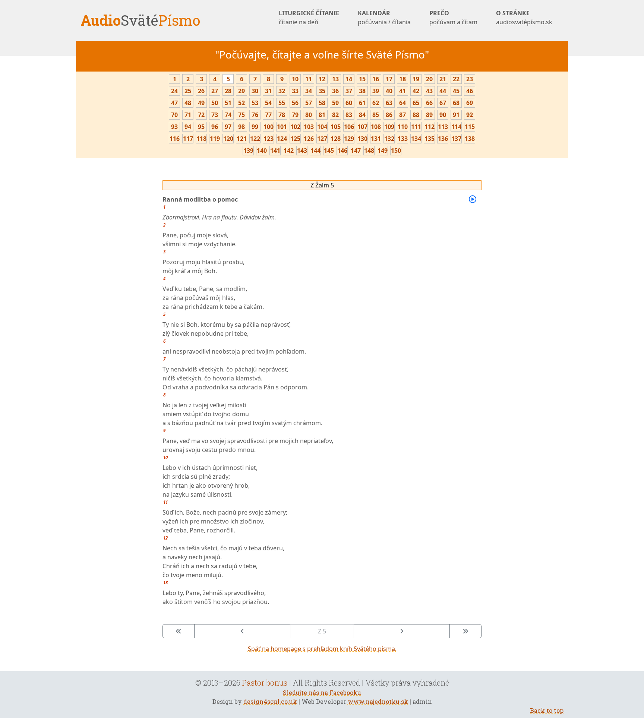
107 (362, 127)
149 (383, 150)
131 (376, 139)
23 (469, 79)
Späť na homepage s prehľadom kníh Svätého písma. (322, 649)
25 (187, 91)
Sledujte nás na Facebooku (322, 692)
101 (282, 127)
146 (342, 150)
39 (375, 91)
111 (416, 127)
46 (469, 91)
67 (442, 103)
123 (268, 139)
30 (255, 91)
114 (456, 127)
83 (348, 115)
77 (268, 115)
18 (402, 79)
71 (187, 115)
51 (228, 103)
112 (429, 127)
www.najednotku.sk (378, 701)
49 (201, 103)
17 (389, 79)
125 (295, 139)
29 (241, 91)
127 (322, 139)
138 (470, 139)
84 (362, 115)
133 (403, 139)
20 (429, 79)
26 (201, 91)
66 (429, 103)
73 (214, 115)
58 (322, 103)
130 (362, 139)
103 (309, 127)
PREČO (453, 17)
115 (470, 127)
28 (228, 91)
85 (375, 115)
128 (336, 139)
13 (335, 79)
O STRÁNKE (524, 17)
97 (228, 127)
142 (289, 150)
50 (214, 103)
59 (335, 103)
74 (228, 115)
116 (175, 139)
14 (348, 79)
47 (174, 103)
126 (309, 139)
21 (442, 79)
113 (443, 127)
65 (416, 103)
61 (362, 103)
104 (322, 127)
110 (403, 127)
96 (214, 127)
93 (174, 127)
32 (281, 91)
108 (376, 127)
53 (255, 103)
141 (275, 150)
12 (322, 79)
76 (255, 115)
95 (201, 127)
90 (442, 115)
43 (429, 91)
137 (456, 139)
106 (349, 127)
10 (295, 79)
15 (362, 79)
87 (402, 115)
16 (375, 79)
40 (389, 91)
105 (336, 127)
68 (456, 103)
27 (214, 91)
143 (302, 150)
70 (174, 115)
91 (456, 115)
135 (429, 139)
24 (174, 91)
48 (187, 103)
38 (362, 91)
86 (389, 115)
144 (315, 150)
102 (295, 127)
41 (402, 91)
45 (456, 91)
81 (322, 115)
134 (416, 139)
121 (242, 139)
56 (295, 103)
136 (443, 139)
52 (241, 103)
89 (429, 115)
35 (322, 91)
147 (356, 150)
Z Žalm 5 (322, 185)
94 (187, 127)
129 (349, 139)
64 (402, 103)
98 (241, 127)
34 (308, 91)
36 (335, 91)
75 (241, 115)
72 (201, 115)
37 (348, 91)
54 (268, 103)
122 (255, 139)
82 (335, 115)
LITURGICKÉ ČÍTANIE (309, 17)
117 (188, 139)
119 (215, 139)
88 (416, 115)
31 (268, 91)
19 (416, 79)
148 (369, 150)
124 (282, 139)
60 (348, 103)
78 (281, 115)
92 (469, 115)
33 (295, 91)
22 (456, 79)
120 (228, 139)
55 (281, 103)
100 (268, 127)
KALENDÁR (384, 17)
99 (255, 127)
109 (389, 127)
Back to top (547, 710)
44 (442, 91)
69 (469, 103)
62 (375, 103)
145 (329, 150)
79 (295, 115)
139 (248, 150)
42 (416, 91)
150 (396, 150)
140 (262, 150)
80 (308, 115)
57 (308, 103)
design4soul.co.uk (270, 701)
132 (389, 139)
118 (201, 139)
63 (389, 103)
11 (308, 79)
